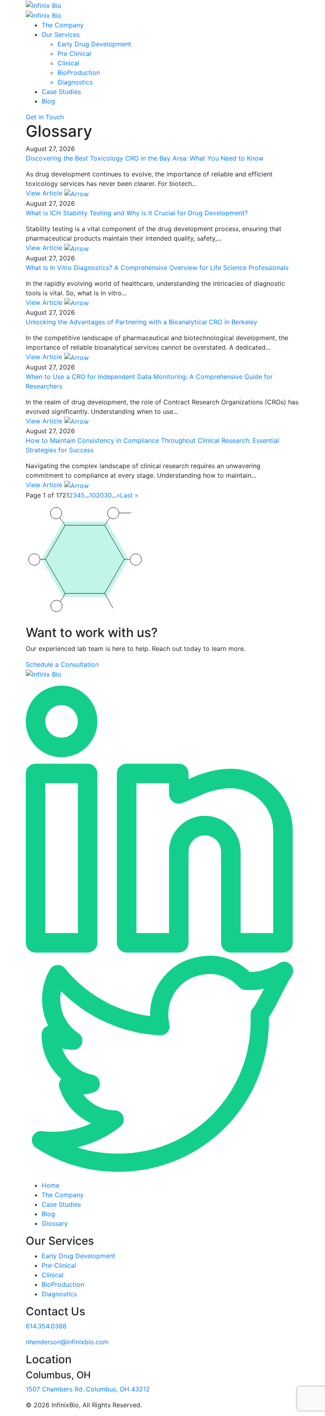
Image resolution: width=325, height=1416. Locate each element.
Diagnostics (75, 82)
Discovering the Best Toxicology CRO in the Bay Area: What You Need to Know (145, 158)
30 (108, 495)
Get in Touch (45, 117)
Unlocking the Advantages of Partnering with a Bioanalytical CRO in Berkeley (141, 322)
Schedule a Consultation (62, 664)
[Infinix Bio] (43, 674)
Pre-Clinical (59, 1265)
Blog (48, 101)
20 (100, 495)
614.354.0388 (46, 1326)
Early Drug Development (94, 44)
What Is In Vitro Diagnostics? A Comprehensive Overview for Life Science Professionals (157, 268)
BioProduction (78, 73)
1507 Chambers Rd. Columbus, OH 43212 (88, 1389)
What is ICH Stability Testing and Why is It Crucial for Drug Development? (137, 213)
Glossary (55, 1223)
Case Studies (61, 92)
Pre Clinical (74, 53)
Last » (129, 495)
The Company (63, 25)
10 (92, 495)
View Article (45, 193)
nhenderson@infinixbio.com (67, 1342)
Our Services (61, 34)
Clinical (68, 63)
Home (50, 1185)
